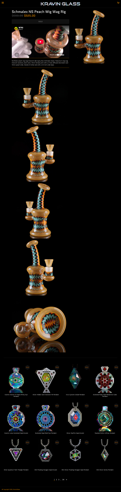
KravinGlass (16, 489)
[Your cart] (118, 3)
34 (63, 480)
